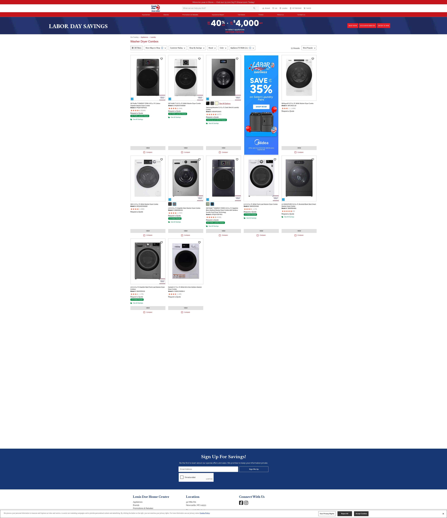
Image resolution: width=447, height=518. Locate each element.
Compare (149, 152)
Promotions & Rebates (190, 15)
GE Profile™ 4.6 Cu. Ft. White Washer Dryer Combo (184, 103)
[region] (223, 514)
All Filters (137, 48)
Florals (261, 15)
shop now (353, 26)
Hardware (241, 15)
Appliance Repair (218, 15)
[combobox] (155, 48)
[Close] (443, 513)
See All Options (224, 103)
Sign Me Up (254, 469)
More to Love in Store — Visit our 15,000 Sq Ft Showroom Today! (224, 2)
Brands (166, 15)
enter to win (383, 26)
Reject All (344, 514)
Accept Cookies (361, 514)
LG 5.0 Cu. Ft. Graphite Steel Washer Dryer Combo (184, 208)
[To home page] (155, 8)
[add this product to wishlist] (161, 59)
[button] (263, 8)
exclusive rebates (367, 26)
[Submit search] (254, 8)
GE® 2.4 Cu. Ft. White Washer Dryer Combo (144, 204)
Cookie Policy (205, 513)
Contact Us (301, 15)
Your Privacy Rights (327, 514)
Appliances (146, 15)
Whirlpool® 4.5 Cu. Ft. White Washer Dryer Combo (297, 103)
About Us (280, 15)
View (148, 148)
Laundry (153, 37)
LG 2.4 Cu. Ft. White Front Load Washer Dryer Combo (261, 204)
